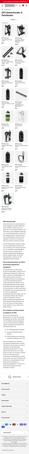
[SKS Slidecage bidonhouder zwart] (8, 73)
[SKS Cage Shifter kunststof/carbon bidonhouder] (21, 94)
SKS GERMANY (7, 9)
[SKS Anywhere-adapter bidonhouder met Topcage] (21, 30)
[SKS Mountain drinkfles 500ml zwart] (21, 136)
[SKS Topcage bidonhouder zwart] (8, 30)
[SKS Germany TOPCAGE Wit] (21, 116)
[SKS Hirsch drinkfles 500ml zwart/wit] (21, 178)
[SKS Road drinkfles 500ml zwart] (8, 157)
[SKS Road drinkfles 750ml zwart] (21, 73)
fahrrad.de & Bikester (9, 450)
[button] (23, 5)
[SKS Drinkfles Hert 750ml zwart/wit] (8, 178)
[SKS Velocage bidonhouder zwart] (8, 136)
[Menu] (2, 5)
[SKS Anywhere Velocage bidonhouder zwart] (8, 199)
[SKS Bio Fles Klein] (8, 116)
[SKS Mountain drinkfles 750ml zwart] (8, 94)
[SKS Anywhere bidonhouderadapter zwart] (8, 52)
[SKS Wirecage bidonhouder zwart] (21, 157)
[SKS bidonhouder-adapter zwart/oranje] (21, 52)
